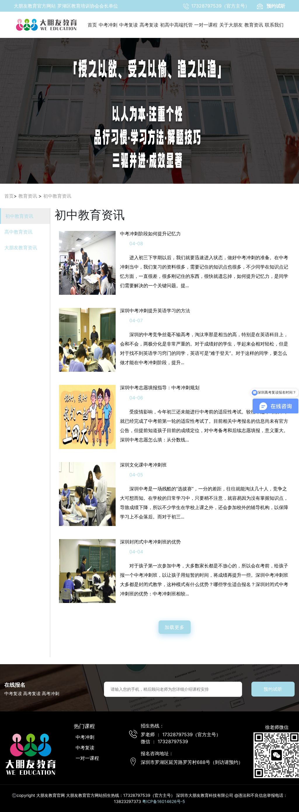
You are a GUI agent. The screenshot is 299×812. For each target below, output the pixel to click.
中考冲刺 (108, 25)
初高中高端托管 (176, 25)
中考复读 (128, 25)
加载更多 (175, 627)
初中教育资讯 (57, 196)
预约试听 (273, 689)
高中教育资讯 (18, 232)
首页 (92, 25)
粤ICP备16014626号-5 (163, 801)
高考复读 (149, 25)
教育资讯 (253, 25)
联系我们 (274, 25)
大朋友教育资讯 (20, 247)
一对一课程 (206, 25)
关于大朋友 (231, 25)
